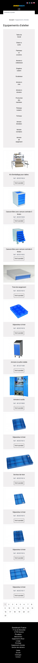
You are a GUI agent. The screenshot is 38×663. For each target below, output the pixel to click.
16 (5, 612)
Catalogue (18, 655)
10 (9, 608)
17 (10, 612)
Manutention (18, 637)
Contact (18, 657)
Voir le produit (19, 183)
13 (23, 608)
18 (14, 612)
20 (24, 612)
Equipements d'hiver (18, 639)
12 (18, 608)
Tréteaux (19, 116)
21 (28, 612)
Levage (18, 641)
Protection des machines (19, 100)
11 (14, 608)
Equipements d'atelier (18, 645)
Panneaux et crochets (19, 53)
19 (19, 612)
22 (5, 615)
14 (27, 608)
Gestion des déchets (18, 647)
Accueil (11, 20)
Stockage (18, 643)
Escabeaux (19, 76)
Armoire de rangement (19, 140)
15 (32, 608)
